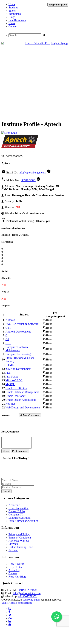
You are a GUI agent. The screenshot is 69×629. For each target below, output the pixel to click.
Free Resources (17, 20)
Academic (14, 505)
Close (6, 451)
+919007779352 (27, 596)
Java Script (11, 376)
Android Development (18, 331)
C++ (8, 343)
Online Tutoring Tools (20, 547)
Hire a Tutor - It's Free (37, 43)
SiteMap (13, 543)
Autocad (10, 319)
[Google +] (10, 618)
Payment (13, 550)
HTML (9, 364)
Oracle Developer (15, 395)
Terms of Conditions (19, 537)
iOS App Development (18, 368)
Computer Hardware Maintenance (16, 349)
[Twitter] (9, 615)
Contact (12, 26)
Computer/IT (15, 514)
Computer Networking (18, 354)
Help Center (15, 567)
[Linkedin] (9, 621)
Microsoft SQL (13, 380)
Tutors (12, 10)
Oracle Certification (16, 388)
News (11, 23)
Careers (12, 573)
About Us (13, 570)
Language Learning (19, 517)
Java (7, 372)
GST (8, 327)
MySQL (10, 384)
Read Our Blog (17, 576)
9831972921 (28, 180)
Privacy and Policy (19, 534)
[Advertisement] (34, 83)
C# (7, 339)
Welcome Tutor (31, 599)
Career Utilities (16, 511)
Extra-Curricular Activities (23, 520)
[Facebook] (9, 611)
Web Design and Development (22, 407)
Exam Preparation (18, 508)
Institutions (14, 13)
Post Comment (20, 451)
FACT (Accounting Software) (22, 323)
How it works (16, 563)
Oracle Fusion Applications (20, 399)
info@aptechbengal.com (32, 172)
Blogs (11, 16)
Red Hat (10, 403)
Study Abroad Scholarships (16, 602)
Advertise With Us (18, 540)
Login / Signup (59, 43)
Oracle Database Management (22, 392)
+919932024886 (28, 590)
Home (11, 4)
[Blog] (9, 608)
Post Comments (30, 415)
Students (13, 7)
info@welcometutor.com (27, 593)
